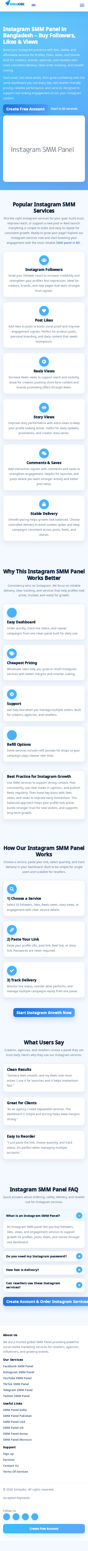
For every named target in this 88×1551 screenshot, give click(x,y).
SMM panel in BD (68, 243)
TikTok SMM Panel (16, 1384)
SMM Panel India (15, 1410)
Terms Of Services (15, 1471)
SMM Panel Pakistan (17, 1416)
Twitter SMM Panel (16, 1396)
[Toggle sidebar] (33, 5)
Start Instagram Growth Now (44, 1012)
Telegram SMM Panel (18, 1390)
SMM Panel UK (13, 1428)
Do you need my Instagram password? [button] (36, 1256)
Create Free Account (25, 108)
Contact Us (11, 1466)
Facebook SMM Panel (18, 1366)
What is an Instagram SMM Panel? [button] (33, 1215)
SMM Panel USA (14, 1422)
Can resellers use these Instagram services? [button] (33, 1285)
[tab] (44, 1216)
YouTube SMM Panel (17, 1378)
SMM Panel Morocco (17, 1440)
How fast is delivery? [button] (22, 1270)
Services (9, 1460)
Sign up (8, 1454)
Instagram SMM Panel (18, 1372)
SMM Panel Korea (15, 1434)
